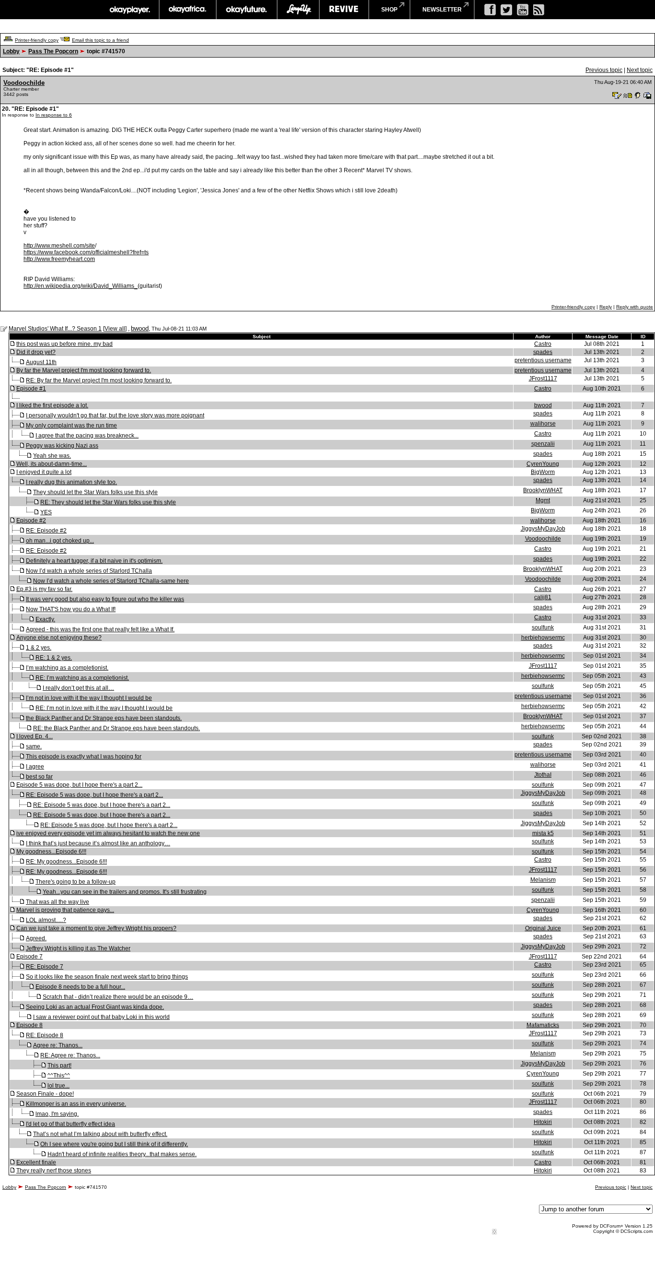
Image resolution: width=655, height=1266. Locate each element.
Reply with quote (634, 306)
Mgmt (543, 500)
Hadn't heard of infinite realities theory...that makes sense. (122, 1154)
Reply (605, 306)
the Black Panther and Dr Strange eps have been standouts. (104, 718)
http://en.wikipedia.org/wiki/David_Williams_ (80, 286)
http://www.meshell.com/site (59, 245)
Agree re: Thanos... (57, 1045)
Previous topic (603, 70)
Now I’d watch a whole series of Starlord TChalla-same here (111, 581)
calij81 (542, 597)
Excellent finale (36, 1162)
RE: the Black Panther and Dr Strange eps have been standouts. (116, 728)
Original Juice (543, 928)
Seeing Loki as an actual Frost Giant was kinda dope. (95, 1007)
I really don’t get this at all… (78, 688)
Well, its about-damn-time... (51, 464)
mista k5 (543, 833)
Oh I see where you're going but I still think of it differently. (114, 1144)
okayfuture (247, 9)
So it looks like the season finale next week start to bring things (107, 976)
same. (34, 746)
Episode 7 (29, 956)
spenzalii (543, 443)
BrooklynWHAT (542, 490)
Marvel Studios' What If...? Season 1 (55, 328)
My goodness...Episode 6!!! (51, 851)
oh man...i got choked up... (60, 540)
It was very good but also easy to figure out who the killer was (105, 599)
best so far (39, 776)
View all (115, 328)
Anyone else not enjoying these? (59, 637)
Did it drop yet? (36, 352)
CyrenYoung (542, 464)
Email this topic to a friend (100, 40)
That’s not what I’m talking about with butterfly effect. (100, 1134)
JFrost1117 (543, 378)
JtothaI (542, 774)
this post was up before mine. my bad (64, 344)
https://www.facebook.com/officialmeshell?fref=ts (86, 252)
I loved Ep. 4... (34, 736)
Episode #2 (31, 520)
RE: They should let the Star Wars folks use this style (108, 502)
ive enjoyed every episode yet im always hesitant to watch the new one (108, 833)
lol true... (58, 1085)
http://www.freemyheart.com (59, 259)
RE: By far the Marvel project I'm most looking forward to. (99, 380)
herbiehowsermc (543, 637)
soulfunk (543, 627)
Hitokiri (543, 1122)
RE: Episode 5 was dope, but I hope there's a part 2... (94, 795)
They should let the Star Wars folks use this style (95, 492)
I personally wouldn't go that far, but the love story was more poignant (115, 415)
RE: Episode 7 (44, 966)
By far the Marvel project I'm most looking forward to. (83, 370)
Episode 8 (29, 1025)
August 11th (41, 362)
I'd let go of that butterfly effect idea (70, 1124)
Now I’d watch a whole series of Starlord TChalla (89, 571)
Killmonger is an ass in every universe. (76, 1103)
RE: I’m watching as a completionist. (82, 677)
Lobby (11, 51)
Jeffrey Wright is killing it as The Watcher (78, 948)
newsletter (442, 9)
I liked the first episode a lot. (52, 405)
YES (46, 512)
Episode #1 (31, 388)
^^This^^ (58, 1075)
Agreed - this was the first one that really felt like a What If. (100, 629)
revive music (344, 9)
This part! (59, 1065)
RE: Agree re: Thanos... (70, 1055)
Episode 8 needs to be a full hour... (80, 986)
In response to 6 (53, 115)
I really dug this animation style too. (71, 482)
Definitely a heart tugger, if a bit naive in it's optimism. (94, 560)
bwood (140, 328)
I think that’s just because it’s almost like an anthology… (98, 843)
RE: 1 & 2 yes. (53, 657)
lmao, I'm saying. (57, 1114)
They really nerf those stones (53, 1170)
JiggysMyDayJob (543, 528)
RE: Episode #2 (46, 530)
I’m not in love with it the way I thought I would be (89, 698)
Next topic (640, 70)
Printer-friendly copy (36, 40)
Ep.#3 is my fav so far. (44, 589)
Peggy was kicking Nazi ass (62, 445)
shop (389, 9)
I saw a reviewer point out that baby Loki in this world (101, 1017)
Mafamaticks (542, 1025)
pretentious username (543, 360)
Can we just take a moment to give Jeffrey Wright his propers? (96, 928)
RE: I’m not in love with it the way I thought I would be (104, 708)
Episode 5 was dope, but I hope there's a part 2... (79, 784)
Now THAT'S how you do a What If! (71, 609)
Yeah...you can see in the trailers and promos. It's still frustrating (125, 891)
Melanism (543, 879)
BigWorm (543, 472)
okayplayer (129, 9)
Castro (542, 344)
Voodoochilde (24, 82)
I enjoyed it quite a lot (43, 472)
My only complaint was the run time (71, 425)
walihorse (543, 423)
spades (542, 352)
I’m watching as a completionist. (67, 667)
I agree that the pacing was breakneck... (87, 435)
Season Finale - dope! (45, 1093)
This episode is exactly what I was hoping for (83, 756)
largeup (298, 9)
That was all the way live (57, 902)
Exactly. (45, 619)
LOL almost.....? (46, 920)
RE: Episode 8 (44, 1035)
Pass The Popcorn (53, 51)
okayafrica (188, 9)
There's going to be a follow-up (75, 881)
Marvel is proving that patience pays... (65, 910)
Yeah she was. (52, 455)
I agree (35, 766)
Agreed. (36, 938)
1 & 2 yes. (38, 647)
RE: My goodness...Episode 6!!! (66, 861)
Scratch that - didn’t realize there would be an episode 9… (118, 997)
